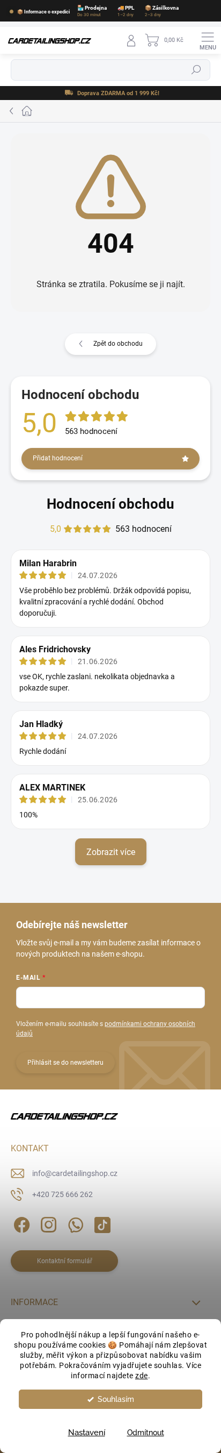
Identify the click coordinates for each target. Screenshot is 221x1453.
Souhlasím (116, 1399)
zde (141, 1375)
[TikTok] (100, 1223)
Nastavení (86, 1432)
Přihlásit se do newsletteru (65, 1062)
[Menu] (207, 40)
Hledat (196, 70)
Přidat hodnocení (58, 458)
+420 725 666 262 (62, 1194)
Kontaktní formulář (64, 1261)
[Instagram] (47, 1223)
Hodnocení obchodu (110, 504)
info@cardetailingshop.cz (74, 1173)
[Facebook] (20, 1223)
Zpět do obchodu (118, 343)
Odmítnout (145, 1432)
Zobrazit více (110, 852)
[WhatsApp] (73, 1223)
